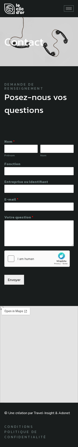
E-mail (11, 199)
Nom (9, 141)
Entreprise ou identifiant (26, 182)
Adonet (64, 413)
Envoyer (14, 279)
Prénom (9, 155)
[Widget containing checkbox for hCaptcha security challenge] (37, 258)
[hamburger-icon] (69, 8)
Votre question (18, 217)
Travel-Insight (44, 413)
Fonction (12, 164)
